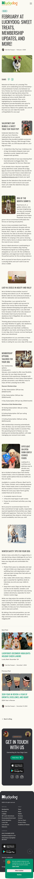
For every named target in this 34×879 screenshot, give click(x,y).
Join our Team (22, 820)
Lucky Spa (5, 822)
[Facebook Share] (12, 79)
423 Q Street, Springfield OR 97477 (8, 838)
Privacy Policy (22, 822)
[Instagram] (17, 777)
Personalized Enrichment (9, 818)
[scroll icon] (29, 851)
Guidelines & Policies (23, 824)
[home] (9, 3)
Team (19, 809)
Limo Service (5, 824)
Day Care (4, 811)
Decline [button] (19, 875)
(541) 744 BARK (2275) (8, 833)
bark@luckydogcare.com (10, 177)
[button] (30, 3)
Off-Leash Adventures (8, 816)
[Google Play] (17, 770)
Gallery (20, 813)
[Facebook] (12, 777)
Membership (5, 809)
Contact (20, 818)
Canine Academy (6, 820)
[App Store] (17, 765)
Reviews (20, 816)
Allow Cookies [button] (19, 870)
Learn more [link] (15, 866)
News (19, 811)
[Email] (22, 777)
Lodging (4, 813)
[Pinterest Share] (8, 79)
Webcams (4, 827)
